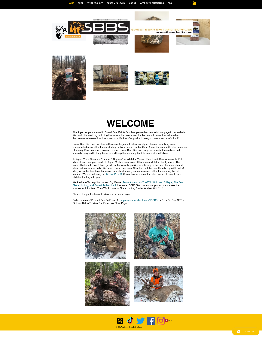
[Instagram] (161, 321)
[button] (95, 3)
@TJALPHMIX (114, 174)
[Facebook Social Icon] (151, 321)
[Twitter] (140, 321)
